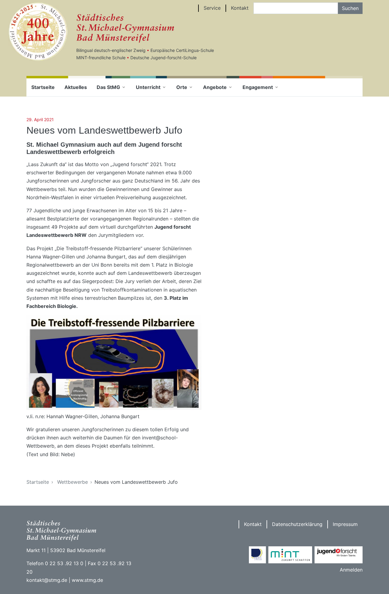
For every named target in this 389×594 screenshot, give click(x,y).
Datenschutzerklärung (297, 524)
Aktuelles (75, 87)
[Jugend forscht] (339, 554)
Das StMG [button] (108, 87)
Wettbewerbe (72, 482)
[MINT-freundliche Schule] (290, 554)
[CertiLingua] (257, 554)
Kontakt (240, 8)
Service (212, 8)
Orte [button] (181, 87)
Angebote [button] (215, 87)
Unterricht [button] (148, 87)
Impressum (345, 524)
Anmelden (351, 570)
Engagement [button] (258, 87)
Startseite (43, 87)
